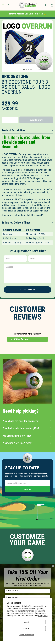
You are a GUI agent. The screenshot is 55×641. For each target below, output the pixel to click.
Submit (27, 489)
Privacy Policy (43, 615)
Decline (26, 628)
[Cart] (52, 5)
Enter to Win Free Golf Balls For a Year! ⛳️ (27, 14)
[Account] (45, 5)
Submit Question (27, 289)
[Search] (9, 5)
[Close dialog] (53, 566)
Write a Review (19, 340)
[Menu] (3, 5)
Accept (26, 622)
